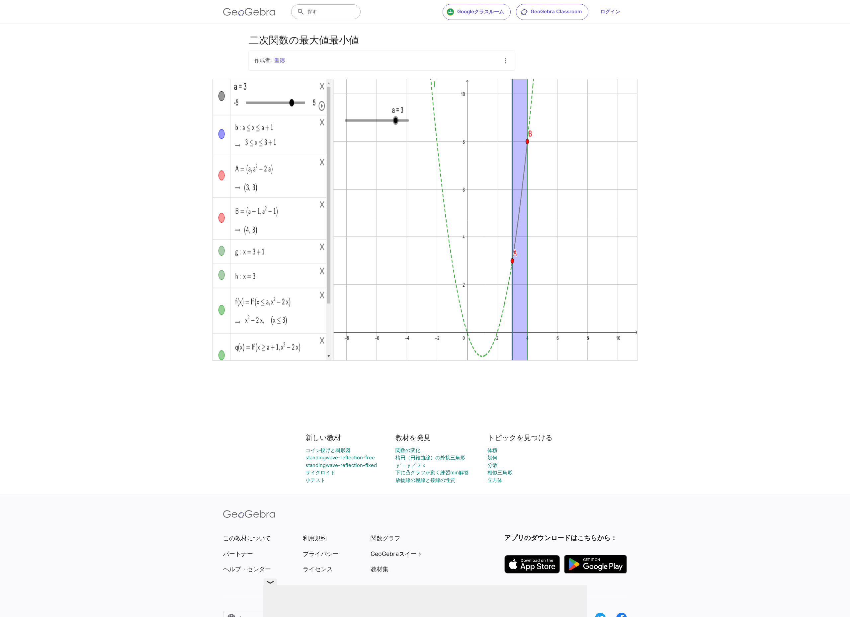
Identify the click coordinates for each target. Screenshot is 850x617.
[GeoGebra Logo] (249, 12)
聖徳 (279, 60)
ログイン (610, 11)
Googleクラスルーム (480, 11)
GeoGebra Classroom (556, 11)
